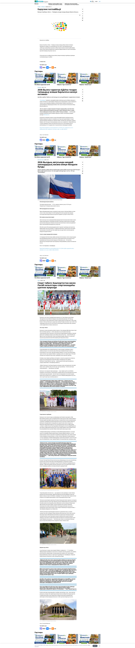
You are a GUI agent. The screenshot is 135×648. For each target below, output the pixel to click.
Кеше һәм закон (41, 159)
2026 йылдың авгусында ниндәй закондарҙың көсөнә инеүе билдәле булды (72, 4)
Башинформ (43, 100)
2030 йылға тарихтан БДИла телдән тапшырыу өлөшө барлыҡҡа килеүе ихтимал (55, 4)
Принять (95, 645)
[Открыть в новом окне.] (43, 67)
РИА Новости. (46, 114)
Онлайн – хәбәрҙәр (41, 6)
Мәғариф (39, 87)
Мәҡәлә (36, 3)
